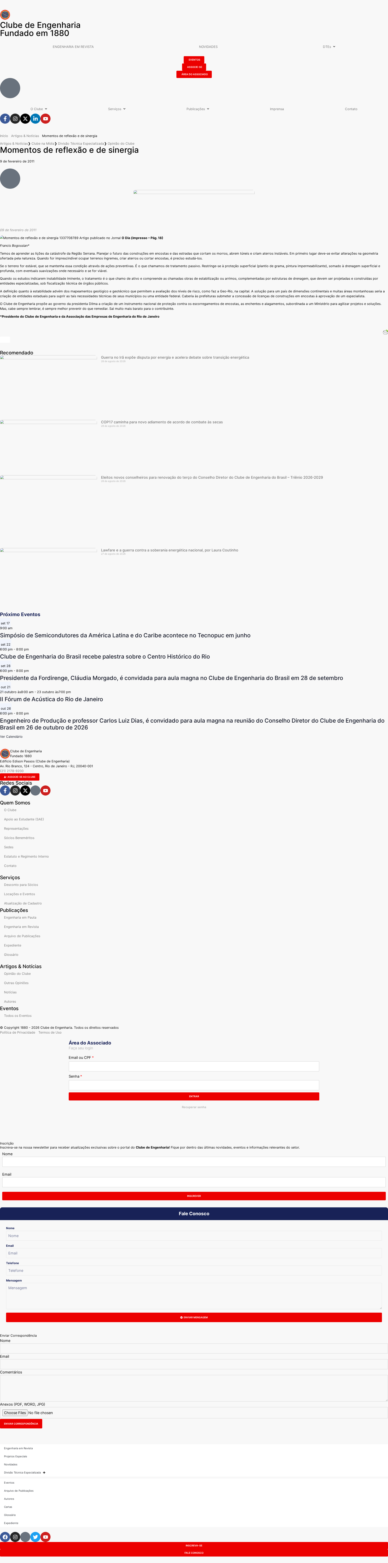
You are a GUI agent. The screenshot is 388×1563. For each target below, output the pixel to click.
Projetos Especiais (15, 1456)
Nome (7, 1154)
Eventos (9, 1482)
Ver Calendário (11, 737)
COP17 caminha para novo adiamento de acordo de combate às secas (162, 422)
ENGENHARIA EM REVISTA (73, 47)
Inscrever (194, 1195)
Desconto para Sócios (21, 885)
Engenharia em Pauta (20, 917)
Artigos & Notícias (25, 136)
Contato (351, 109)
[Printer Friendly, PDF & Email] (385, 332)
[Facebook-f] (5, 119)
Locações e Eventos (19, 894)
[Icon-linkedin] (35, 790)
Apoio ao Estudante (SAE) (24, 819)
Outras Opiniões (16, 983)
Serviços (114, 109)
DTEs (327, 47)
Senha (74, 1076)
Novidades (10, 1464)
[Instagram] (15, 119)
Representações (16, 828)
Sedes (8, 847)
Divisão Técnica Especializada (81, 143)
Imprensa (277, 109)
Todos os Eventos (18, 1016)
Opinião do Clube (121, 143)
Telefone (12, 1263)
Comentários (11, 1372)
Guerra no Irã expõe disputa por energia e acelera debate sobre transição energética (175, 357)
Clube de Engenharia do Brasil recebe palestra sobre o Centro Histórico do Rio (105, 656)
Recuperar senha (194, 1107)
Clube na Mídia (43, 143)
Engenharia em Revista (21, 927)
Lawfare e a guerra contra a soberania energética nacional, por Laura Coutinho (169, 550)
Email (6, 1174)
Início (4, 136)
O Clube (37, 109)
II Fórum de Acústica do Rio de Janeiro (51, 699)
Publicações (196, 109)
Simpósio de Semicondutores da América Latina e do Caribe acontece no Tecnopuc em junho (125, 635)
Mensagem (14, 1280)
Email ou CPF (80, 1057)
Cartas (8, 1506)
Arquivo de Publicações (22, 936)
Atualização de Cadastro (23, 903)
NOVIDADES (208, 47)
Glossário (11, 955)
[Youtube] (45, 119)
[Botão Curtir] (5, 340)
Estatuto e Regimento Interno (26, 856)
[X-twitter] (25, 119)
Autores (10, 1001)
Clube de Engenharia (40, 29)
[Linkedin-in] (35, 119)
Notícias (10, 992)
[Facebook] (5, 1537)
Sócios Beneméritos (19, 838)
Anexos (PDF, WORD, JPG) (22, 1404)
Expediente (12, 945)
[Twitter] (35, 1537)
